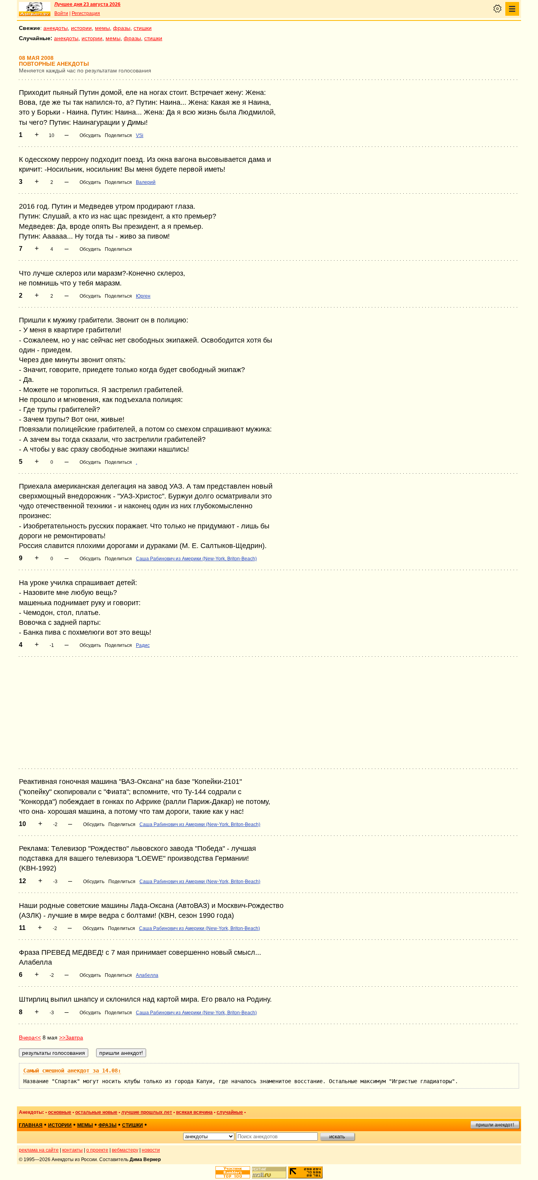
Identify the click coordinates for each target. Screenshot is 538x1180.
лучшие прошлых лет (146, 1112)
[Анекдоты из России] (34, 9)
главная (31, 1125)
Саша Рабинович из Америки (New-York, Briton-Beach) (196, 558)
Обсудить (90, 135)
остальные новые (96, 1112)
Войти (61, 13)
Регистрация (86, 13)
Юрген (143, 296)
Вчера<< (30, 1037)
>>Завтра (71, 1037)
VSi (139, 135)
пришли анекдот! (495, 1125)
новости (151, 1150)
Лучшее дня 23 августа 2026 (87, 4)
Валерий (146, 182)
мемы (102, 28)
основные (59, 1112)
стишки (143, 28)
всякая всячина (194, 1112)
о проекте (97, 1150)
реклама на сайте (39, 1150)
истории (81, 28)
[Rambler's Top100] (232, 1172)
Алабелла (147, 975)
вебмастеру (125, 1150)
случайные (230, 1112)
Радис (143, 645)
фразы (121, 28)
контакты (72, 1150)
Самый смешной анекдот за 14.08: (72, 1070)
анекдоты (55, 28)
